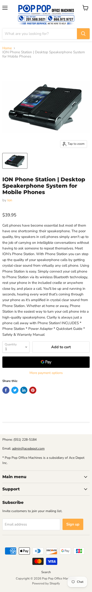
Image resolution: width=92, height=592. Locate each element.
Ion (9, 200)
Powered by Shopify (46, 583)
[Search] (83, 33)
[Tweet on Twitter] (14, 390)
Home (7, 48)
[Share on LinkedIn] (23, 390)
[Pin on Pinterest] (32, 390)
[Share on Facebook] (5, 390)
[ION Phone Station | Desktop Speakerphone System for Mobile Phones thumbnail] (15, 160)
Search (46, 572)
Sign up (72, 524)
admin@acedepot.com (28, 448)
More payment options (46, 373)
